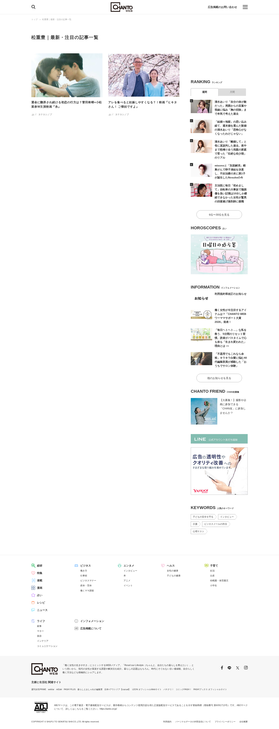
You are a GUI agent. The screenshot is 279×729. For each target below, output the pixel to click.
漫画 (39, 587)
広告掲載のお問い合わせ (222, 7)
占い (39, 595)
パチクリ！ (168, 689)
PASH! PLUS (70, 689)
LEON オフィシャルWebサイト (147, 689)
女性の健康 (172, 570)
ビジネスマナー (88, 580)
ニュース (42, 610)
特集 (39, 573)
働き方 (83, 570)
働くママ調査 (87, 590)
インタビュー (227, 516)
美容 (39, 636)
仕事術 (83, 575)
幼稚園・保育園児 (219, 580)
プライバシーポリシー (225, 721)
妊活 (212, 570)
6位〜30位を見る (219, 214)
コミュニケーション (47, 646)
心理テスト (198, 531)
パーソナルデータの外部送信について (193, 721)
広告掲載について (91, 628)
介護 (195, 524)
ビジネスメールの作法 (215, 524)
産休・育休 (86, 585)
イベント (128, 585)
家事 (39, 626)
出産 (212, 575)
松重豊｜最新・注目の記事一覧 (56, 19)
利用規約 (167, 721)
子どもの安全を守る (203, 516)
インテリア (42, 641)
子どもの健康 (173, 575)
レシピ (41, 602)
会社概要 (243, 721)
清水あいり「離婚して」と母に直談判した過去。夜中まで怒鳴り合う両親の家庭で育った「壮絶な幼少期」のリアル (231, 149)
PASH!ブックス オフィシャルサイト (210, 689)
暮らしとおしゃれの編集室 (89, 689)
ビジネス (85, 565)
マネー (40, 631)
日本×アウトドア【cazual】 (117, 689)
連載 (39, 580)
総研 (39, 565)
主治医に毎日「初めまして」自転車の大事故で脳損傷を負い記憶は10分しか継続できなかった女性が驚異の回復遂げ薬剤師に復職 (231, 193)
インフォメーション (92, 621)
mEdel (59, 689)
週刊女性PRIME (38, 689)
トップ (34, 19)
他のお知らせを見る (219, 378)
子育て (214, 565)
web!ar (51, 689)
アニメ (127, 580)
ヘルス (171, 565)
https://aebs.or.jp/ (108, 709)
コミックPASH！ (184, 689)
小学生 (213, 585)
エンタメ (129, 565)
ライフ (41, 621)
